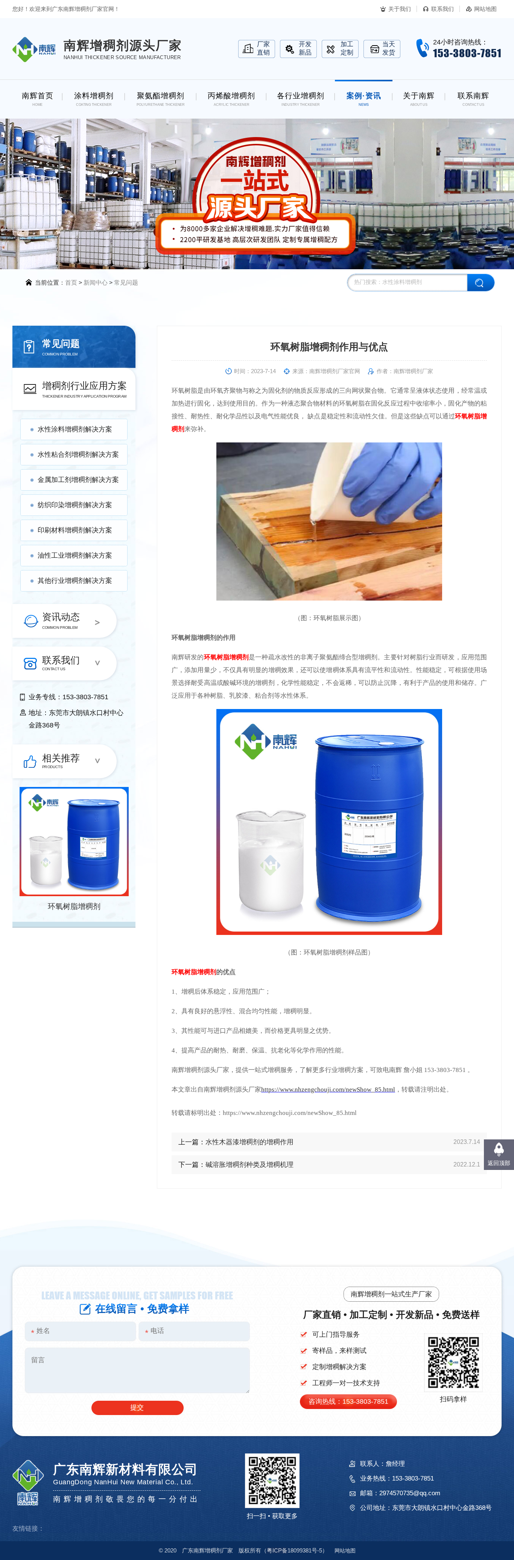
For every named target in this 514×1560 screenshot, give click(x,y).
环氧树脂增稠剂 (74, 906)
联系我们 (442, 9)
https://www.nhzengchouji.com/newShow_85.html (328, 1089)
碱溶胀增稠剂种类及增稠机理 (249, 1164)
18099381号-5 (294, 1550)
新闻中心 (96, 282)
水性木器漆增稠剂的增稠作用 (249, 1142)
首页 (71, 282)
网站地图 (485, 9)
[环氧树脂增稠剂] (74, 841)
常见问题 (126, 282)
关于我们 (399, 9)
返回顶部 (499, 1163)
